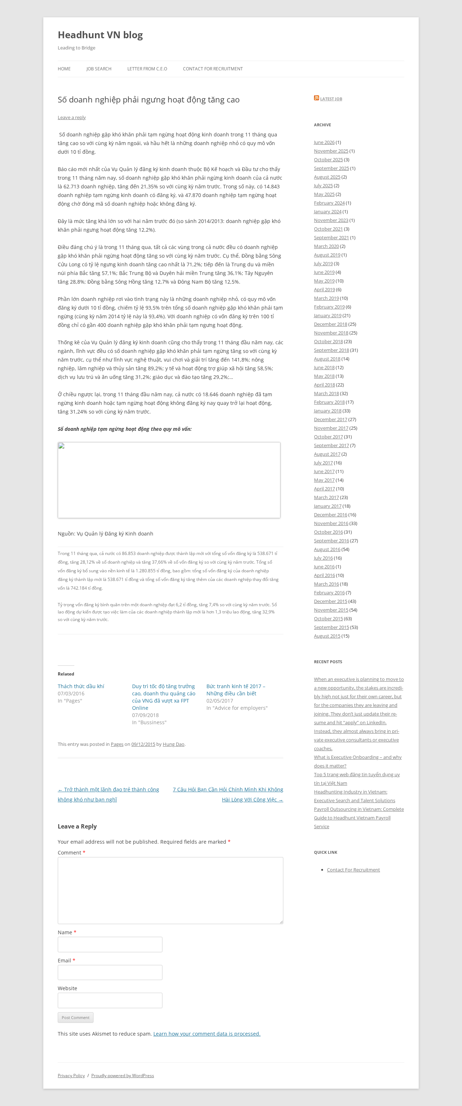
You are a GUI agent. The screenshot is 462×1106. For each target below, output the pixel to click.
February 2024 (329, 203)
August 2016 (327, 549)
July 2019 (323, 263)
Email (66, 960)
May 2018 (324, 376)
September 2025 (331, 168)
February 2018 (329, 402)
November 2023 (331, 220)
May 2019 (324, 280)
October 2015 (328, 618)
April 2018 (324, 384)
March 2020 (326, 246)
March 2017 (326, 497)
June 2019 (324, 272)
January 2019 (327, 315)
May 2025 (324, 194)
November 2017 (331, 428)
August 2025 (327, 177)
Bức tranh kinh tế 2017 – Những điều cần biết (235, 690)
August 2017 (327, 454)
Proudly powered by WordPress (122, 1075)
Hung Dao (173, 744)
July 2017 (323, 462)
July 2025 (323, 185)
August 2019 (327, 255)
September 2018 (331, 350)
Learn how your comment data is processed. (207, 1033)
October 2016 (328, 532)
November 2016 (331, 523)
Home (64, 69)
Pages (117, 744)
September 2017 (331, 445)
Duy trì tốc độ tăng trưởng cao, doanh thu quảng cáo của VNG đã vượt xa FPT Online (163, 697)
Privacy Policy (71, 1075)
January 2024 (327, 211)
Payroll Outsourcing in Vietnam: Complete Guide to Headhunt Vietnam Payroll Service (359, 818)
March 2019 (326, 298)
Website (67, 988)
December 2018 (330, 324)
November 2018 (331, 332)
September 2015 (331, 627)
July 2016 (323, 558)
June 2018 (324, 367)
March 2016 (326, 584)
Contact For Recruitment (213, 69)
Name (67, 932)
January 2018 (327, 410)
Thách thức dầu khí (81, 686)
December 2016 (330, 514)
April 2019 (324, 289)
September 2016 (331, 540)
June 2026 (324, 142)
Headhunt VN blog (100, 34)
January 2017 (327, 506)
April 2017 (324, 488)
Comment (72, 852)
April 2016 (324, 575)
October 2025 (328, 159)
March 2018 (326, 393)
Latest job (331, 98)
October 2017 (328, 436)
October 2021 (328, 229)
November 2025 (331, 151)
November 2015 (331, 610)
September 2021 (331, 237)
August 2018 (327, 358)
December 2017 (330, 419)
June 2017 (324, 471)
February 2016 (329, 592)
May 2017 (324, 480)
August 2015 (327, 636)
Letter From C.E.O (147, 69)
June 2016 (324, 566)
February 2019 (329, 306)
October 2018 (328, 341)
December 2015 (330, 601)
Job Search (99, 69)
